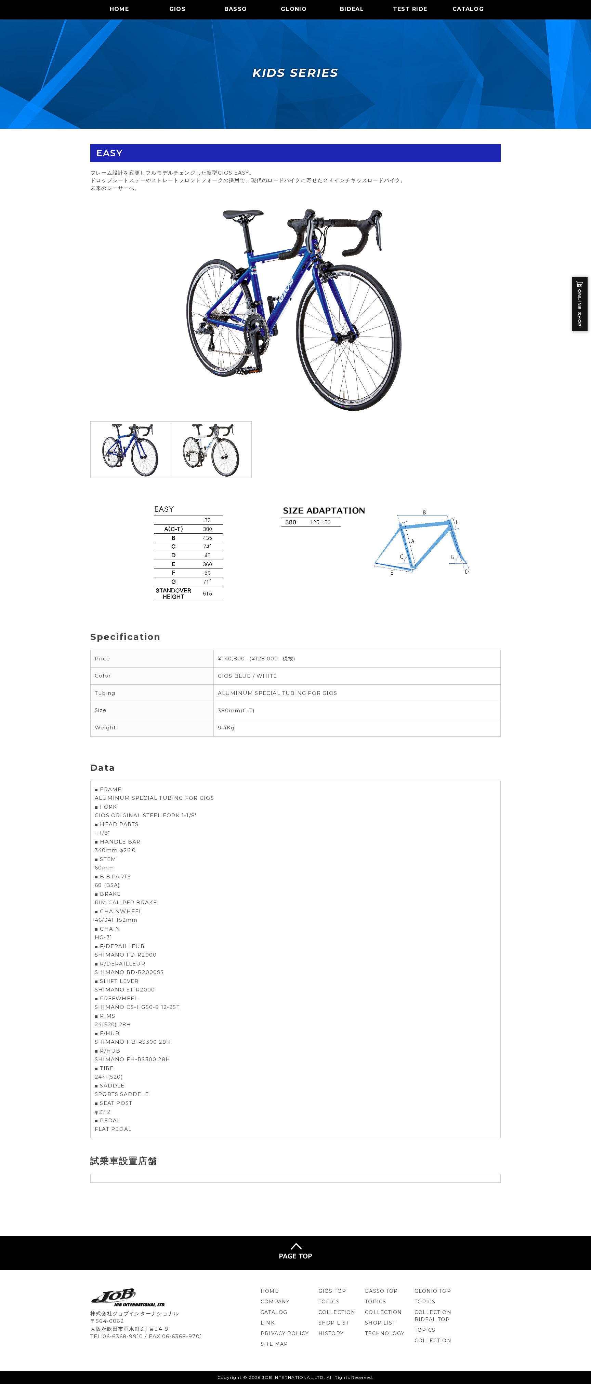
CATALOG (468, 9)
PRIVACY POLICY (285, 1333)
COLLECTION (336, 1312)
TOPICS (329, 1302)
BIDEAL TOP (432, 1319)
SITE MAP (274, 1344)
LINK (267, 1323)
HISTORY (331, 1333)
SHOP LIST (333, 1323)
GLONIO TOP (433, 1291)
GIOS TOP (332, 1291)
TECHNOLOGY (385, 1333)
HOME (119, 9)
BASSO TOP (381, 1291)
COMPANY (275, 1302)
